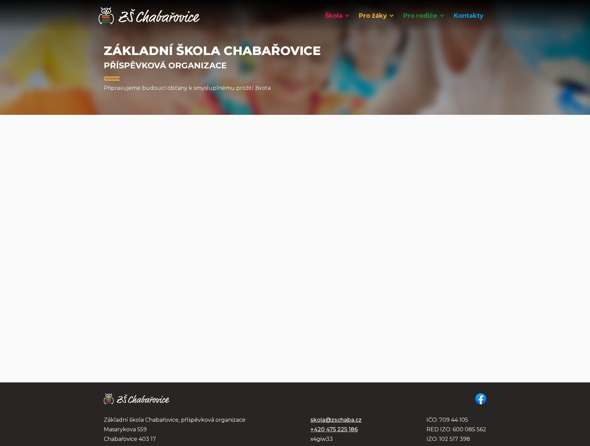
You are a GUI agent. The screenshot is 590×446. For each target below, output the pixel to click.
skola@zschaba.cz (336, 420)
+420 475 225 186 (334, 429)
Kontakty (468, 15)
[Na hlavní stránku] (149, 15)
